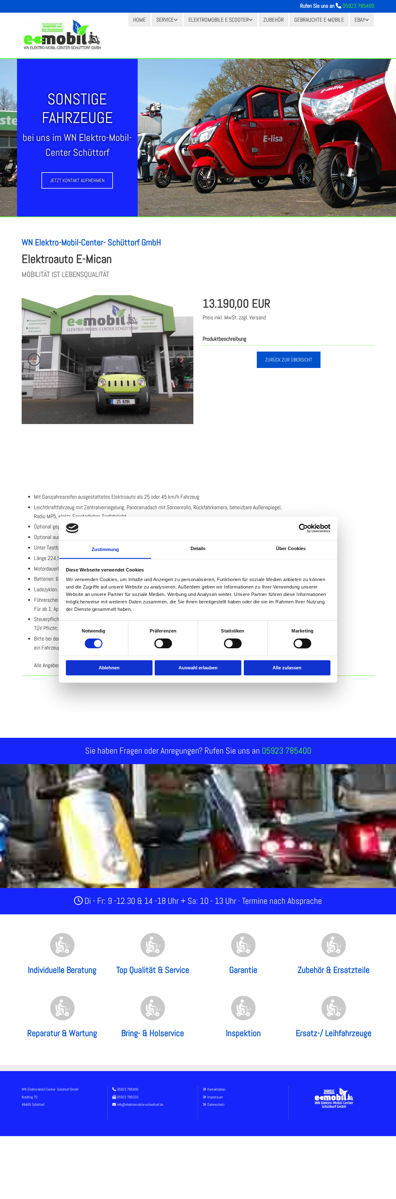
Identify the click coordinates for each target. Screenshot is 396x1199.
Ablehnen (109, 668)
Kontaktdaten (216, 1089)
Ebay (360, 19)
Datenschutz (216, 1104)
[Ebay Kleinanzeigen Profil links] (367, 20)
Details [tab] (198, 548)
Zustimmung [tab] (105, 549)
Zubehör (273, 19)
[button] (77, 180)
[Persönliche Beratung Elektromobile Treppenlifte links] (176, 20)
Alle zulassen (287, 668)
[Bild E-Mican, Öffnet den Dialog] (107, 359)
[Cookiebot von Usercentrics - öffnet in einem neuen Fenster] (303, 528)
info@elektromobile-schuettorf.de (140, 1104)
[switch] (163, 643)
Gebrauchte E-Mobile (319, 19)
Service (165, 19)
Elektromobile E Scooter (218, 19)
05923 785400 (358, 5)
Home (139, 19)
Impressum (215, 1097)
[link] (167, 20)
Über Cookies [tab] (291, 548)
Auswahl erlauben (198, 668)
